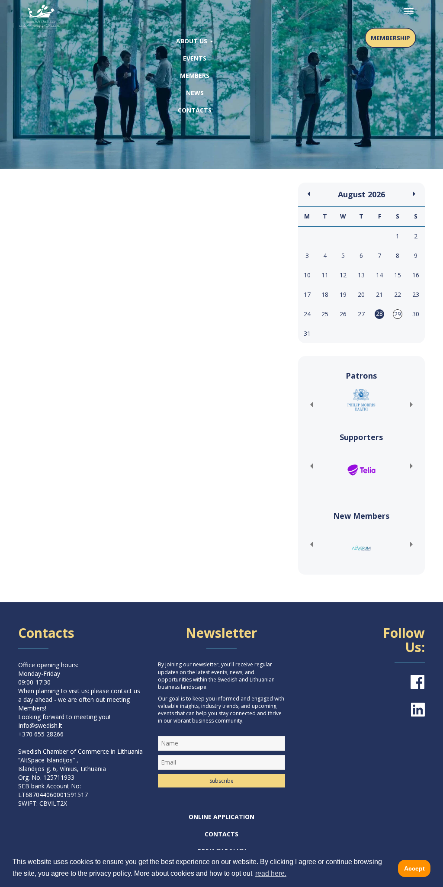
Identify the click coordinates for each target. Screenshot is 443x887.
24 (307, 314)
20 (361, 294)
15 (397, 275)
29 (397, 314)
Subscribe (221, 780)
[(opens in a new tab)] (361, 400)
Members (194, 75)
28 (379, 313)
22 (397, 294)
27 (361, 314)
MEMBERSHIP (390, 38)
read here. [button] (270, 873)
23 (415, 294)
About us (192, 41)
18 (324, 294)
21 (379, 294)
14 (379, 275)
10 (307, 275)
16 (415, 275)
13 (361, 275)
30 (415, 314)
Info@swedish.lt (40, 725)
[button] (311, 404)
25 (324, 314)
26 (343, 314)
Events (194, 58)
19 (343, 294)
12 (343, 275)
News (195, 93)
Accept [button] (414, 868)
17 (307, 294)
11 (324, 275)
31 (307, 333)
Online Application (221, 817)
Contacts (195, 110)
